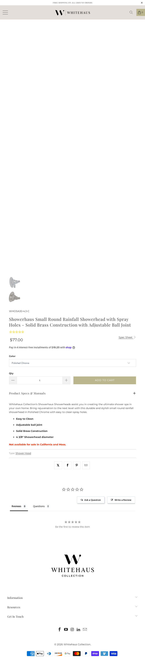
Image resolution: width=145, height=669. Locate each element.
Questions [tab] (39, 506)
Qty (11, 373)
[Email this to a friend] (86, 465)
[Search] (132, 12)
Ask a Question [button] (92, 499)
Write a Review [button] (123, 499)
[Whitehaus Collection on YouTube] (66, 630)
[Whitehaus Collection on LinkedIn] (78, 630)
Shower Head (23, 453)
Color (12, 356)
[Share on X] (58, 465)
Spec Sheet (126, 337)
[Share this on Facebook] (67, 465)
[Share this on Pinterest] (77, 465)
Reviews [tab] (16, 506)
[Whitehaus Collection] (72, 12)
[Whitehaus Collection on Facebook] (59, 630)
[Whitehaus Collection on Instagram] (72, 630)
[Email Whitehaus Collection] (85, 630)
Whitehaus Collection (77, 644)
